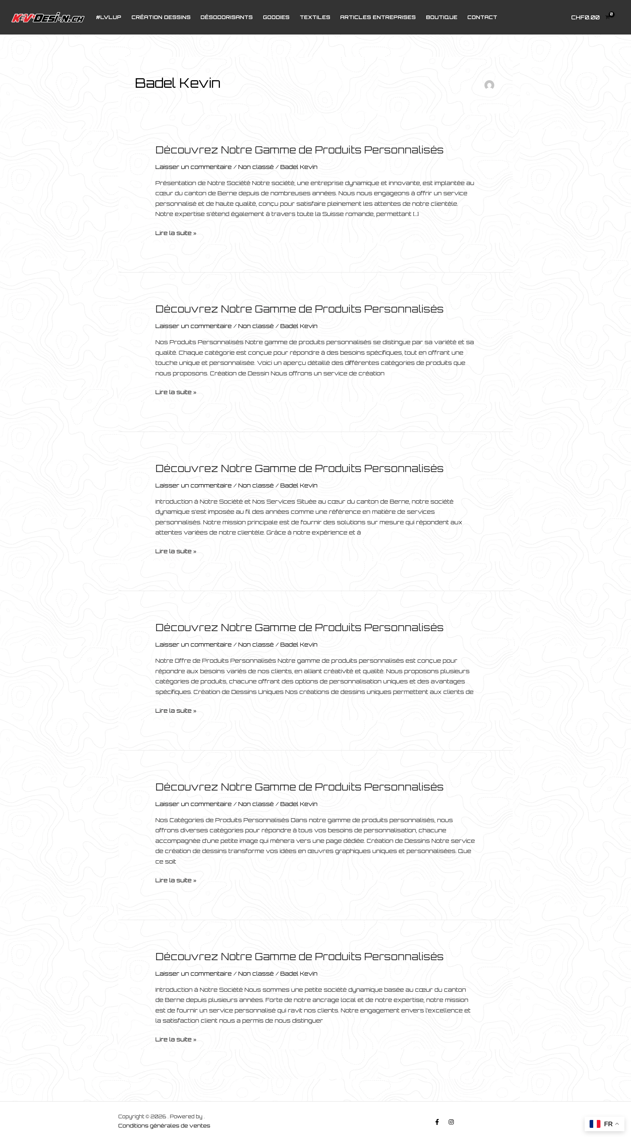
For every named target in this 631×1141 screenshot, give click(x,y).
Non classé (256, 166)
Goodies (276, 17)
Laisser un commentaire (193, 166)
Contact (482, 17)
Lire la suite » (175, 233)
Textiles (315, 17)
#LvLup (108, 17)
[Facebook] (437, 1122)
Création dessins (161, 17)
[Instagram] (451, 1122)
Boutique (441, 17)
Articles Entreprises (378, 17)
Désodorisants (226, 17)
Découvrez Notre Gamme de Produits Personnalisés (299, 150)
